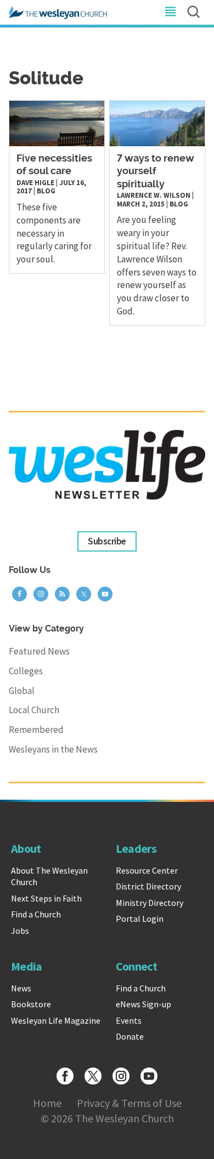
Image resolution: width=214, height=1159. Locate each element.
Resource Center (147, 870)
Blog (46, 191)
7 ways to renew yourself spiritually (155, 172)
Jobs (20, 930)
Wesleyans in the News (53, 749)
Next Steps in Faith (46, 898)
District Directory (148, 886)
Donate (130, 1036)
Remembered (36, 730)
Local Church (34, 710)
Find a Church (36, 914)
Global (22, 691)
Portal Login (140, 918)
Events (129, 1020)
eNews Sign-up (143, 1004)
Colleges (26, 671)
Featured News (39, 651)
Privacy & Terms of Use (129, 1103)
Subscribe (107, 541)
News (21, 988)
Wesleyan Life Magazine (55, 1020)
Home (47, 1103)
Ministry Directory (149, 902)
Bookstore (31, 1004)
